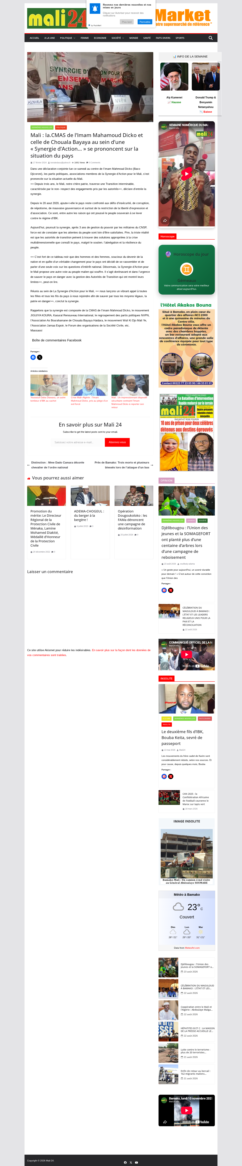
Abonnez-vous (117, 442)
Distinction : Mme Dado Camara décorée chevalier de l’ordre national (57, 465)
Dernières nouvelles (42, 127)
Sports (180, 37)
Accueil (34, 37)
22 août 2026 (191, 993)
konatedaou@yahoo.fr (60, 163)
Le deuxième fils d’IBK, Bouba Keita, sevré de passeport (182, 737)
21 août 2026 (191, 1057)
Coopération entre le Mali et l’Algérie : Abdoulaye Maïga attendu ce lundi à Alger (196, 1008)
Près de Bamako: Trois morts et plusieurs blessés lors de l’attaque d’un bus (122, 465)
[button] (73, 38)
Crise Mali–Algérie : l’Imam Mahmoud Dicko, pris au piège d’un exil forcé (89, 400)
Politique (66, 37)
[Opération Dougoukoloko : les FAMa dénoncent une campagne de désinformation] (134, 488)
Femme (85, 37)
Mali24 (182, 750)
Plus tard (127, 21)
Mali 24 (50, 1160)
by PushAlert (96, 25)
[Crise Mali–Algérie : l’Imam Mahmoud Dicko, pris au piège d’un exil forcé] (89, 385)
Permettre (145, 21)
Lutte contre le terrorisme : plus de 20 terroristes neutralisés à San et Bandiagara (195, 1051)
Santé (147, 37)
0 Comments (94, 163)
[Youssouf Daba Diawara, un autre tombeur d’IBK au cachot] (49, 385)
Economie (100, 37)
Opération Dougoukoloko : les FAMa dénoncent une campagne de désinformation (132, 520)
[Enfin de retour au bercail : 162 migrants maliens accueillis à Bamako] (168, 1074)
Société (116, 37)
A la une (49, 37)
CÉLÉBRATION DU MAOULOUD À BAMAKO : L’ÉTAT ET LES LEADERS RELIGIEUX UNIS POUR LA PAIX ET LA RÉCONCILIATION (196, 616)
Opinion (191, 520)
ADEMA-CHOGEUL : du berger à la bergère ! (89, 515)
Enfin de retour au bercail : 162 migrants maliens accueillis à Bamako (196, 1072)
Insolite (167, 724)
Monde (133, 37)
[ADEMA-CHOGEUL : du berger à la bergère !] (90, 488)
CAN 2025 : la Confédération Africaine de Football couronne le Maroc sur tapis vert (196, 799)
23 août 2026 (191, 971)
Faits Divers (163, 37)
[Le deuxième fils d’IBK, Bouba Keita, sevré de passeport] (187, 699)
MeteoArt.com (192, 948)
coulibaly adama (187, 564)
